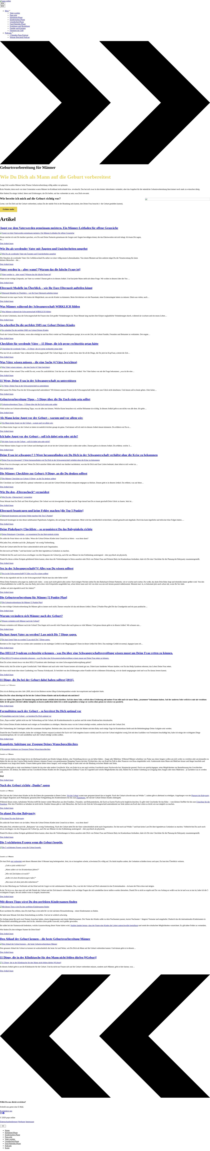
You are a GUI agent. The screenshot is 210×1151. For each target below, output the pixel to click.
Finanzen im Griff (16, 31)
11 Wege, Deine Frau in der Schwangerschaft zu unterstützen (38, 380)
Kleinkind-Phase (16, 17)
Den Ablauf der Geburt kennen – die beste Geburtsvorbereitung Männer (45, 938)
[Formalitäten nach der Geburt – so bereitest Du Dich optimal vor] (25, 716)
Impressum (30, 1122)
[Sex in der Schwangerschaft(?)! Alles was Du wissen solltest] (24, 574)
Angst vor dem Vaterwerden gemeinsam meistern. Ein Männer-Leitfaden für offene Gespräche (59, 227)
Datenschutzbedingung (9, 1122)
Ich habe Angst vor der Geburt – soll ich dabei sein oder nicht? (39, 436)
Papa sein (13, 15)
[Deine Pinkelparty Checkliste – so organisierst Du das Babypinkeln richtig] (29, 534)
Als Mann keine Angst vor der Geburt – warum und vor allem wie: (41, 417)
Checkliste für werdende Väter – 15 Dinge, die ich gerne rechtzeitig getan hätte (49, 343)
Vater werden (15, 13)
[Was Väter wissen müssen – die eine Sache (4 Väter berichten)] (25, 367)
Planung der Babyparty (200, 795)
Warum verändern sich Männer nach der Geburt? (31, 615)
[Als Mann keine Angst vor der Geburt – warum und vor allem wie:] (26, 423)
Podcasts (8, 33)
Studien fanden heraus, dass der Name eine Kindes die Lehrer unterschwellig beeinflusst (104, 925)
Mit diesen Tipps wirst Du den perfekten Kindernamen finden (38, 901)
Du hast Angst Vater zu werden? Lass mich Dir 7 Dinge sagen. (38, 634)
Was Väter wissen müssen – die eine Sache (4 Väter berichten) (38, 362)
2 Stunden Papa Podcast (19, 35)
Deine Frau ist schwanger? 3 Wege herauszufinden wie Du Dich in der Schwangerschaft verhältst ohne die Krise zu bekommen (79, 455)
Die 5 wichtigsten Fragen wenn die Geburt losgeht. (31, 842)
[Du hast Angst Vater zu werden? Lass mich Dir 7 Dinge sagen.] (25, 640)
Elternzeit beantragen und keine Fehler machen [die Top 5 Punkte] (41, 510)
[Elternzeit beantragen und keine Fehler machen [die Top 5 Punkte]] (26, 516)
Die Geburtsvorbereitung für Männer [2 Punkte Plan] (33, 597)
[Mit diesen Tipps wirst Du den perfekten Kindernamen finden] (24, 907)
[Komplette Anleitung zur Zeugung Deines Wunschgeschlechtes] (25, 749)
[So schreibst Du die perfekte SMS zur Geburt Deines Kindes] (24, 330)
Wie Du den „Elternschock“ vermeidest (24, 492)
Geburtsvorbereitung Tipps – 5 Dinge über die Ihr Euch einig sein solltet (45, 399)
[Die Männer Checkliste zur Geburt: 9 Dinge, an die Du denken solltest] (28, 479)
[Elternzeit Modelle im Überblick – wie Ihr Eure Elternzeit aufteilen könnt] (29, 293)
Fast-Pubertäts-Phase (18, 24)
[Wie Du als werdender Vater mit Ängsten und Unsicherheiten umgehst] (28, 254)
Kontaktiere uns (6, 1111)
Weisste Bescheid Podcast (20, 37)
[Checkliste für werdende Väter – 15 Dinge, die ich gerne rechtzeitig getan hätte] (31, 349)
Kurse (7, 1148)
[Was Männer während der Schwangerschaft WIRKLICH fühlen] (25, 312)
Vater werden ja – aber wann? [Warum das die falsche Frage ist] (40, 269)
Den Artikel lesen (6, 243)
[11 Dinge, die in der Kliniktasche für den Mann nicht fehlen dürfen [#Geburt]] (30, 963)
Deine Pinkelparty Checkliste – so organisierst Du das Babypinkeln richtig (46, 529)
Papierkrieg (81, 798)
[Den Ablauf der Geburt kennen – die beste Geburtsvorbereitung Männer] (28, 944)
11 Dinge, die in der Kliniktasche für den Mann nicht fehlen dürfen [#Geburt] (48, 957)
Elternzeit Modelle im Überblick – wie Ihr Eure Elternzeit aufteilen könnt (46, 287)
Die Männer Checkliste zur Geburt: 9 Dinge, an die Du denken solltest (43, 473)
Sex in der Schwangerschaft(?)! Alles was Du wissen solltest (36, 568)
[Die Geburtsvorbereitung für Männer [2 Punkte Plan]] (21, 602)
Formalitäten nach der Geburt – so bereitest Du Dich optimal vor (40, 711)
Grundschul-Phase (17, 22)
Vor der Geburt (72, 795)
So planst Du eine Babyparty (17, 813)
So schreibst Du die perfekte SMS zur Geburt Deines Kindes (37, 325)
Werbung (21, 1122)
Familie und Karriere (18, 28)
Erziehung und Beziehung (20, 26)
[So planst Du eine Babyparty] (12, 818)
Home (7, 1130)
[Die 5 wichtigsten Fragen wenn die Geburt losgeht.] (20, 847)
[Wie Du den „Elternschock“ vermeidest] (16, 497)
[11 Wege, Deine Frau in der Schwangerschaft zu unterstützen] (24, 386)
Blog (7, 11)
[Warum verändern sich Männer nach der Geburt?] (19, 621)
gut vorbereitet (16, 861)
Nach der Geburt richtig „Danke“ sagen (25, 785)
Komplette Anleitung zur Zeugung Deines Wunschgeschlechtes (39, 744)
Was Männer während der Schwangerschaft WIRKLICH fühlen (40, 306)
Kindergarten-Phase (17, 20)
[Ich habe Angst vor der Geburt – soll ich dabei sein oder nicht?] (25, 442)
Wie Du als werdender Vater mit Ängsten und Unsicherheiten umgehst (44, 248)
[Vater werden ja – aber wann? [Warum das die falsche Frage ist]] (25, 274)
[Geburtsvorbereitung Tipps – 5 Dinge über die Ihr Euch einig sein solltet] (28, 404)
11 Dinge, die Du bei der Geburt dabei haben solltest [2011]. (37, 679)
